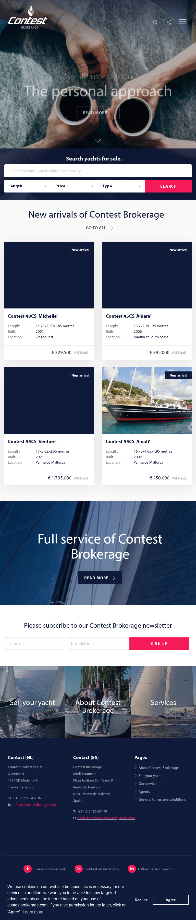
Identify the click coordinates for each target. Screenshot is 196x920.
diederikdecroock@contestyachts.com (106, 818)
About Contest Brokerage (159, 767)
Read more (95, 107)
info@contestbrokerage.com (34, 804)
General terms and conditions (162, 799)
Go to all (96, 227)
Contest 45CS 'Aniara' (128, 316)
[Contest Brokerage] (31, 17)
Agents (144, 791)
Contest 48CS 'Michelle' (33, 316)
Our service (148, 783)
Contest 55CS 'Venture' (32, 441)
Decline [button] (141, 900)
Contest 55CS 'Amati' (128, 441)
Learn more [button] (33, 912)
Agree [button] (171, 900)
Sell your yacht (150, 775)
